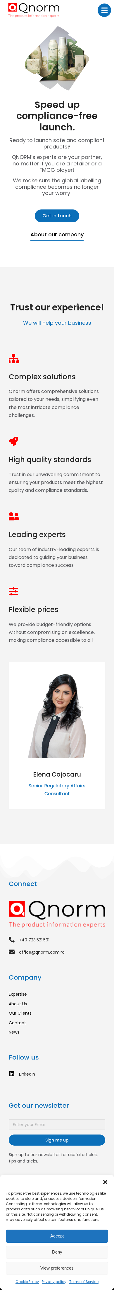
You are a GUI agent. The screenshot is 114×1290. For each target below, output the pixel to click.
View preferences (57, 1267)
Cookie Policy (27, 1281)
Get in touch (57, 215)
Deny (57, 1251)
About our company (57, 234)
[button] (105, 1182)
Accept (57, 1235)
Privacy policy (54, 1281)
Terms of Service (84, 1281)
